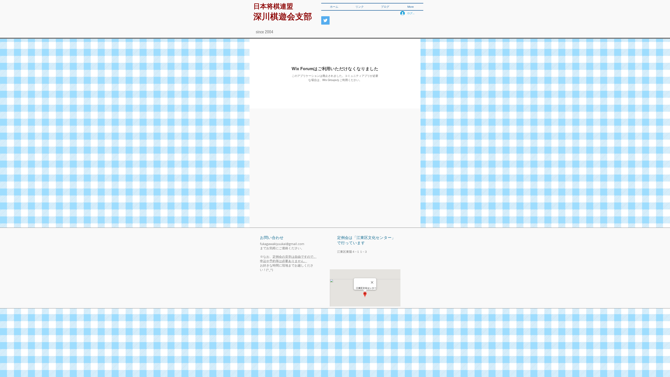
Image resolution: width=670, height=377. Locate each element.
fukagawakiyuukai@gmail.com (282, 244)
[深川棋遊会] (325, 20)
